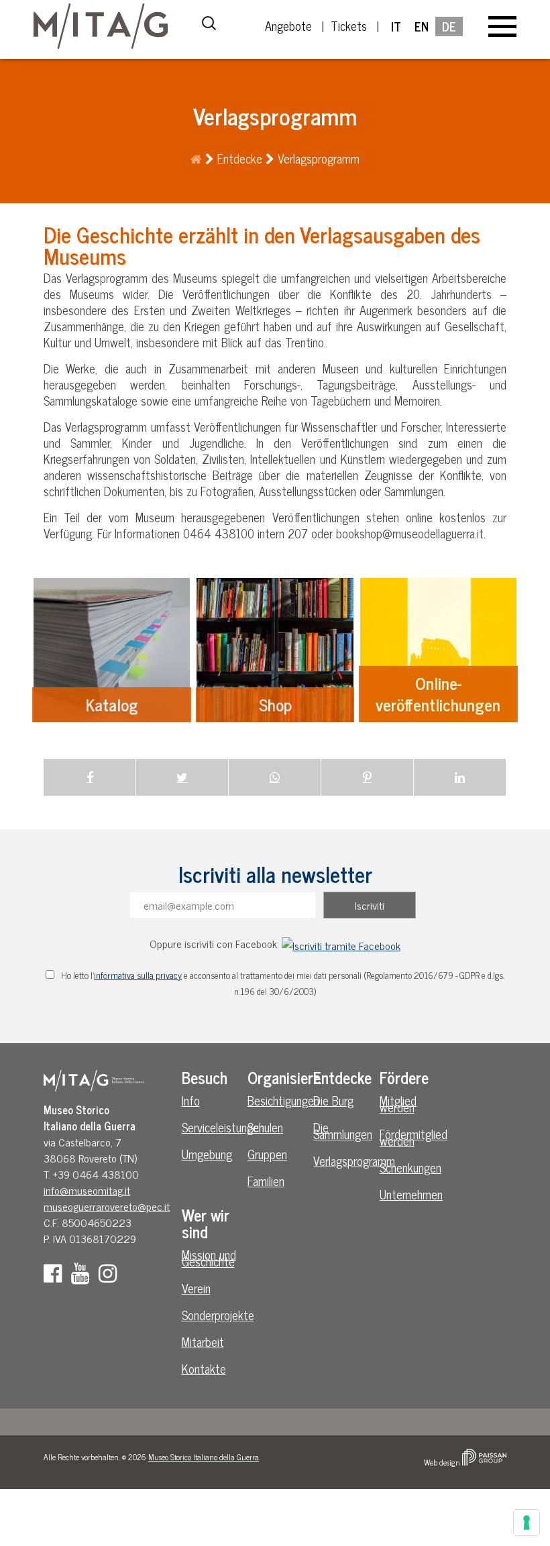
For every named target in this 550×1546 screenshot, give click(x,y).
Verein (196, 1288)
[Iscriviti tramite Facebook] (341, 943)
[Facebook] (56, 1276)
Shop (274, 650)
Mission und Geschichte (209, 1257)
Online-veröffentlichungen (438, 650)
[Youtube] (83, 1276)
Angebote (288, 25)
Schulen (265, 1127)
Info (191, 1100)
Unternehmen (410, 1194)
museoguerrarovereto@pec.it (107, 1206)
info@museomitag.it (87, 1190)
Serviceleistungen (212, 1127)
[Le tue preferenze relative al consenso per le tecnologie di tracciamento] (526, 1522)
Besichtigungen (278, 1100)
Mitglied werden (398, 1103)
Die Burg (333, 1100)
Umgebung (207, 1153)
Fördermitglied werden (410, 1137)
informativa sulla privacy (138, 974)
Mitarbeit (203, 1341)
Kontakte (204, 1368)
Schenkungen (410, 1167)
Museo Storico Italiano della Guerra (203, 1457)
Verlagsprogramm (344, 1160)
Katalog (111, 650)
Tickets (349, 25)
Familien (266, 1180)
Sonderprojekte (212, 1314)
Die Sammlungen (342, 1130)
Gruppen (267, 1153)
